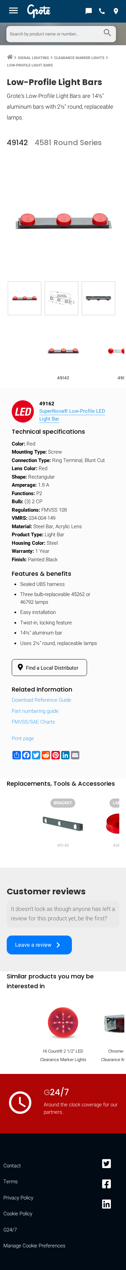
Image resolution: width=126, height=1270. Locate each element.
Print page (23, 738)
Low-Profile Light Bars (30, 65)
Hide (112, 875)
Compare (63, 1083)
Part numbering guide (35, 711)
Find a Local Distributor (51, 668)
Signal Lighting (33, 58)
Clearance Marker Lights (79, 58)
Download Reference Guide (41, 700)
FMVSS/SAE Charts (33, 722)
